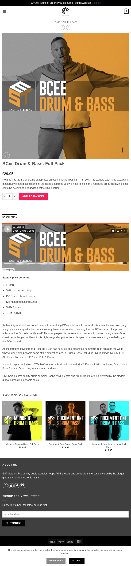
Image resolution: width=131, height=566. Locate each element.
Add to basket (33, 196)
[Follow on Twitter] (16, 485)
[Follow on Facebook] (5, 485)
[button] (4, 11)
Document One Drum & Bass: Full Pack (109, 445)
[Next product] (62, 27)
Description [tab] (9, 217)
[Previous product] (68, 27)
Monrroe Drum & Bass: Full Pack (22, 444)
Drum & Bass (70, 22)
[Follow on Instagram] (11, 485)
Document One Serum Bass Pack (65, 444)
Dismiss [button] (96, 2)
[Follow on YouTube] (22, 485)
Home (57, 22)
